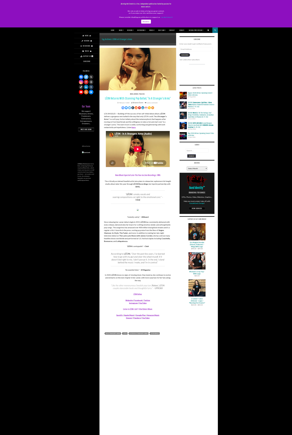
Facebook (138, 300)
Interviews (141, 30)
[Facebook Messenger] (126, 107)
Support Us (87, 56)
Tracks (142, 94)
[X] (91, 77)
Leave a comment (152, 103)
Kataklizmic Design (195, 30)
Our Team (161, 30)
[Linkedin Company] (86, 87)
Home (112, 30)
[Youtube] (81, 92)
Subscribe (184, 55)
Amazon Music (153, 315)
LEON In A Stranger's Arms (139, 333)
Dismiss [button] (146, 22)
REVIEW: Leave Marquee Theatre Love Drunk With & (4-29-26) (201, 125)
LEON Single (155, 333)
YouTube (143, 303)
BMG (131, 94)
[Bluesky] (91, 92)
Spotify (119, 315)
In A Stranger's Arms (113, 333)
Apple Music (129, 315)
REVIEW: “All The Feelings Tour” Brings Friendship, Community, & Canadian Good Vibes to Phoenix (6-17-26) (201, 115)
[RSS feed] (86, 92)
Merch (151, 30)
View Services (197, 208)
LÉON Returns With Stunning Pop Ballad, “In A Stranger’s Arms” (138, 98)
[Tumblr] (132, 107)
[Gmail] (146, 107)
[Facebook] (122, 107)
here (134, 127)
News (121, 30)
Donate (181, 30)
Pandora (137, 318)
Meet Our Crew (86, 129)
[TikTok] (81, 87)
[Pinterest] (139, 107)
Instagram (133, 303)
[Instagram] (81, 82)
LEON (125, 333)
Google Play (141, 315)
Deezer (129, 318)
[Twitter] (129, 107)
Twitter (147, 300)
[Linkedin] (142, 107)
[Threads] (91, 82)
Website (129, 300)
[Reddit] (136, 107)
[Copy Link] (149, 107)
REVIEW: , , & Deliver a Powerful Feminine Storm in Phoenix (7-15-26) (201, 104)
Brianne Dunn (138, 103)
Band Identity (197, 188)
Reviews (130, 30)
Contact (172, 30)
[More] (152, 107)
